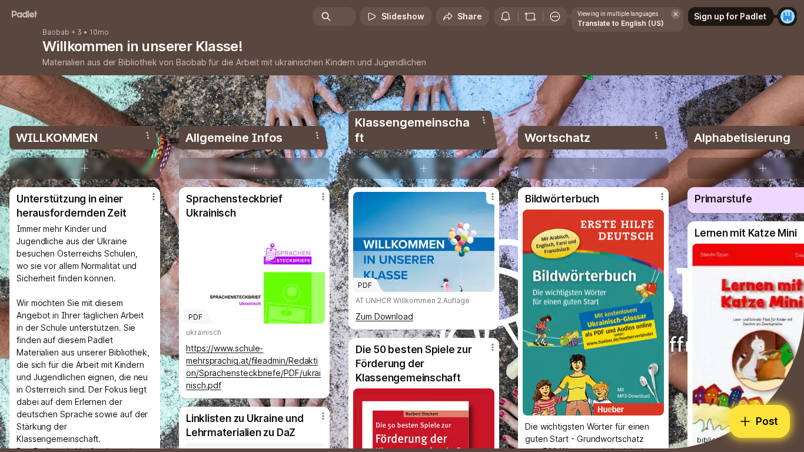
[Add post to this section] (84, 168)
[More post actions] (153, 196)
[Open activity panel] (505, 16)
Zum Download (384, 316)
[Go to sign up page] (787, 16)
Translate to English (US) (620, 23)
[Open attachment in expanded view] (593, 313)
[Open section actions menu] (147, 135)
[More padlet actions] (555, 16)
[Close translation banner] (675, 14)
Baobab (55, 32)
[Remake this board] (530, 16)
